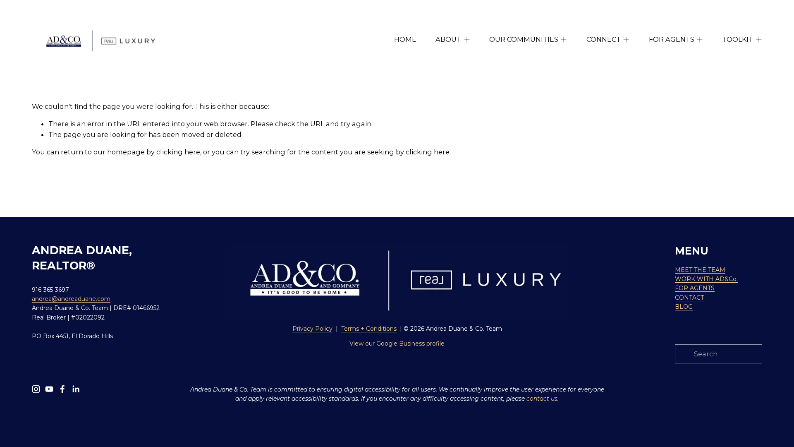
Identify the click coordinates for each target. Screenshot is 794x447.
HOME (405, 39)
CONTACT (689, 297)
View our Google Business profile (397, 343)
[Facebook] (62, 389)
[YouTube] (49, 389)
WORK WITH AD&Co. (706, 279)
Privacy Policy (312, 328)
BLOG (684, 306)
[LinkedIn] (76, 389)
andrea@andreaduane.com (71, 299)
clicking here (178, 152)
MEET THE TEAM (700, 270)
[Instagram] (36, 389)
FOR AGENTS (695, 288)
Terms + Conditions (369, 328)
